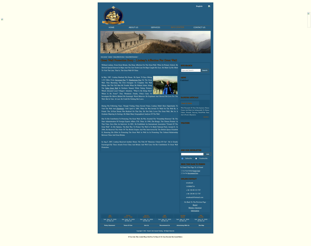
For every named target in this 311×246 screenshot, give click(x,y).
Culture (110, 56)
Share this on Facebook (185, 241)
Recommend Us (165, 225)
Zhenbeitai (120, 108)
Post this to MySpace (192, 241)
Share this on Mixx (156, 241)
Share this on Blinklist (170, 241)
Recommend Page (193, 173)
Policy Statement (109, 225)
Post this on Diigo (178, 241)
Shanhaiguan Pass (135, 80)
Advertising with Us (183, 225)
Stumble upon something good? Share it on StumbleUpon (148, 241)
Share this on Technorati (163, 241)
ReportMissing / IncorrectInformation (195, 208)
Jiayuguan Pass (120, 80)
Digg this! (127, 241)
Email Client (196, 171)
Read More (206, 117)
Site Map (201, 225)
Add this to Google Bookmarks (119, 241)
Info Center (104, 56)
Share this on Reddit (141, 241)
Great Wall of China (119, 56)
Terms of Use (128, 225)
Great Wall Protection (132, 56)
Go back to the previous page (195, 202)
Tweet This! (134, 241)
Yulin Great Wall (111, 88)
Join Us (146, 225)
